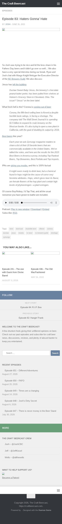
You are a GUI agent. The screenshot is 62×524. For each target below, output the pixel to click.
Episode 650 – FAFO (14, 380)
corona (50, 229)
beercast (19, 229)
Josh (7, 24)
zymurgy (6, 237)
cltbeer (41, 229)
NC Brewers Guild (16, 79)
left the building (19, 84)
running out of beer (42, 107)
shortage (54, 233)
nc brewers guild (41, 233)
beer (11, 229)
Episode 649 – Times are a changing (22, 390)
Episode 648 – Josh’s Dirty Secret (21, 401)
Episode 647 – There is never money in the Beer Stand (30, 411)
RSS (15, 213)
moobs (21, 233)
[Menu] (58, 3)
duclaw (6, 233)
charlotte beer (31, 229)
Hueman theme (44, 510)
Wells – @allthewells (14, 457)
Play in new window (20, 209)
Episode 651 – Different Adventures (21, 370)
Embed (45, 209)
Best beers (7, 136)
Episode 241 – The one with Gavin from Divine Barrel (13, 272)
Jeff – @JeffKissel (13, 451)
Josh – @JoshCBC (14, 444)
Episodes (7, 11)
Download (36, 209)
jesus (14, 233)
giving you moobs (19, 165)
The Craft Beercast (13, 3)
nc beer (29, 233)
